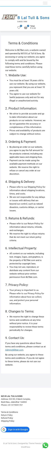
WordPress (25, 447)
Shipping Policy (7, 421)
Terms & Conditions (9, 412)
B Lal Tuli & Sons (33, 17)
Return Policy (7, 415)
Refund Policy (7, 418)
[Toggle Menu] (45, 3)
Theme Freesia (35, 443)
